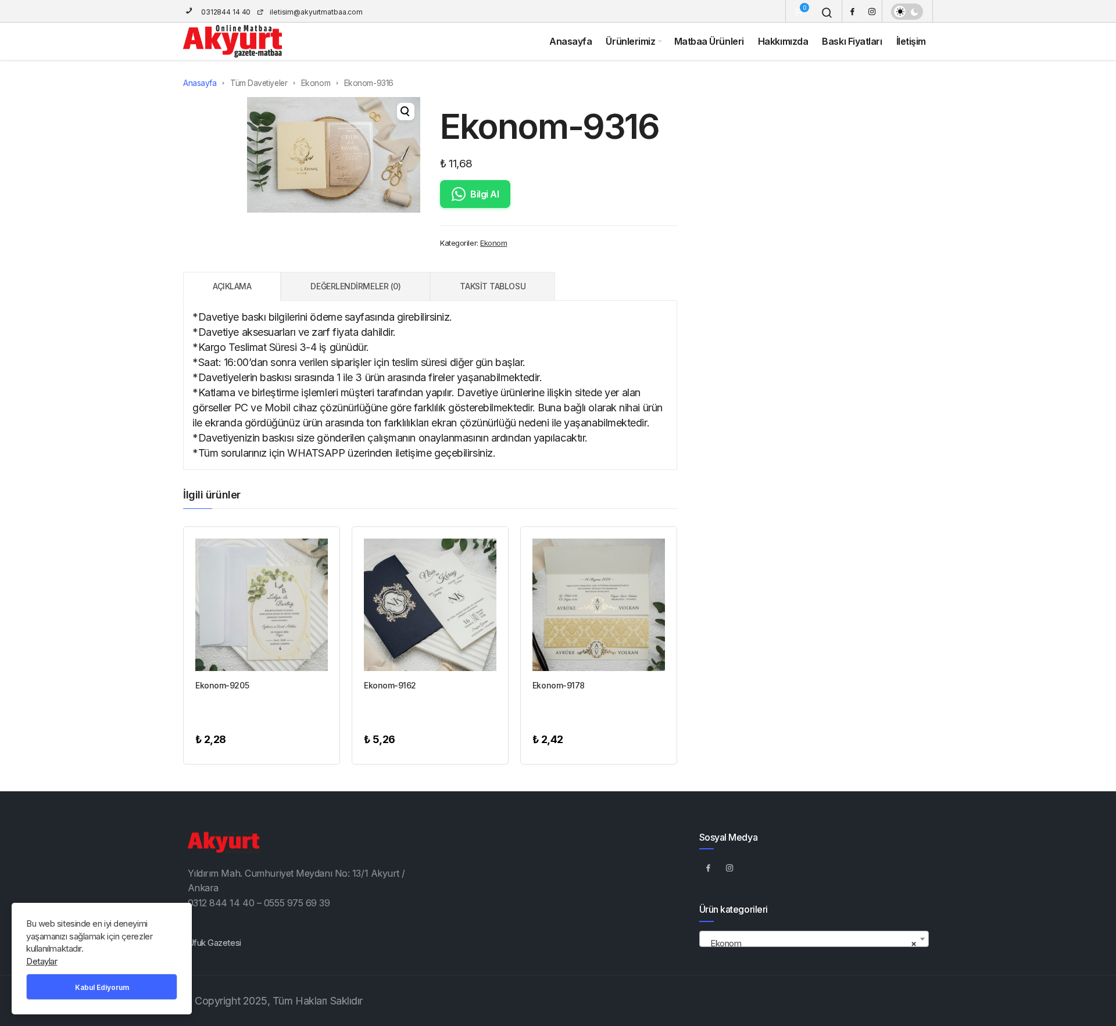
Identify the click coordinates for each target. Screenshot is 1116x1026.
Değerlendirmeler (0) (355, 286)
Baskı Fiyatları (852, 41)
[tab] (232, 286)
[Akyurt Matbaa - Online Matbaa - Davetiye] (232, 41)
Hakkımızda (783, 41)
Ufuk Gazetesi (214, 942)
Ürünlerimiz (630, 41)
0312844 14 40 (225, 12)
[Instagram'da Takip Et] (730, 867)
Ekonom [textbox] (810, 943)
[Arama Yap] (827, 13)
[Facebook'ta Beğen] (708, 867)
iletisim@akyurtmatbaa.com (316, 12)
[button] (405, 111)
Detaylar (41, 961)
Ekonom (315, 83)
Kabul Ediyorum (102, 987)
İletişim (911, 41)
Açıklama (232, 286)
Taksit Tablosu (492, 286)
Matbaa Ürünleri (709, 41)
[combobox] (814, 939)
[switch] (907, 11)
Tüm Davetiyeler (258, 83)
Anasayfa (570, 41)
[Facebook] (852, 11)
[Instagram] (872, 11)
